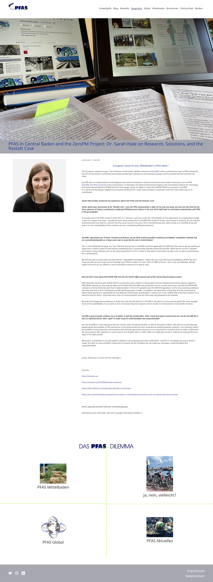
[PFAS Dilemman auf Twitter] (10, 574)
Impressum (196, 570)
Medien (199, 8)
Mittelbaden (158, 8)
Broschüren (172, 8)
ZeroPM (155, 171)
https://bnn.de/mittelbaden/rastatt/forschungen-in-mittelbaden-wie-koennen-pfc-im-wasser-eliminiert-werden (130, 394)
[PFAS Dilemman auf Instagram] (17, 574)
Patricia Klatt (186, 8)
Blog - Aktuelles (121, 8)
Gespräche (136, 8)
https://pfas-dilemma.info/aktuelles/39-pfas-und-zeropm (106, 388)
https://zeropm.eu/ (90, 376)
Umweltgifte (105, 8)
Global (147, 8)
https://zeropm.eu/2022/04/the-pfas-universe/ (102, 382)
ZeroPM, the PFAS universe (94, 185)
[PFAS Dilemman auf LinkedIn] (23, 574)
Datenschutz (195, 576)
